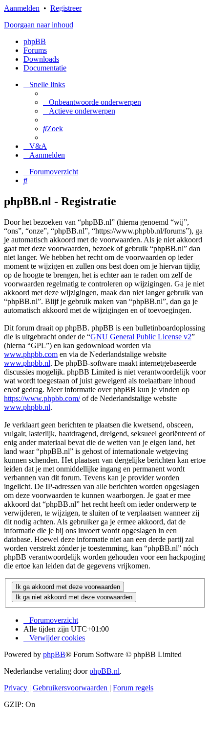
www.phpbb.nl (27, 363)
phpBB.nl (104, 671)
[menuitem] (92, 102)
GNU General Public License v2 (140, 336)
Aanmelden (22, 8)
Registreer (66, 8)
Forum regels (133, 688)
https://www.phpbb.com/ (42, 398)
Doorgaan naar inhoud (38, 25)
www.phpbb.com (31, 354)
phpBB (34, 41)
